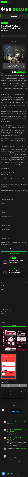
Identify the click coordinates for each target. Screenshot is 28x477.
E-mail (3, 285)
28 (17, 400)
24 (2, 400)
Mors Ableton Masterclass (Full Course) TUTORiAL (16, 271)
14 (17, 394)
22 (21, 397)
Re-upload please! (15, 253)
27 (14, 400)
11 (6, 394)
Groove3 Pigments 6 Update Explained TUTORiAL (16, 261)
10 (2, 394)
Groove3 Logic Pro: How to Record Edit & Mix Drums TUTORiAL (10, 28)
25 (6, 400)
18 (6, 397)
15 (21, 394)
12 (10, 394)
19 (10, 397)
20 (14, 397)
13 (14, 394)
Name (2, 281)
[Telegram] (3, 473)
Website (3, 289)
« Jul (14, 405)
